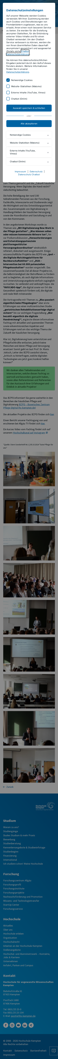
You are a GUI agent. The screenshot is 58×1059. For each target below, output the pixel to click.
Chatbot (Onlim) (19, 98)
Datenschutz (36, 171)
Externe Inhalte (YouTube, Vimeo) (28, 92)
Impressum (20, 171)
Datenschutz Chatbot (29, 174)
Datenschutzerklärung (17, 72)
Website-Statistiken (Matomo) (26, 86)
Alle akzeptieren (29, 123)
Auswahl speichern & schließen (29, 108)
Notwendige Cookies (22, 80)
